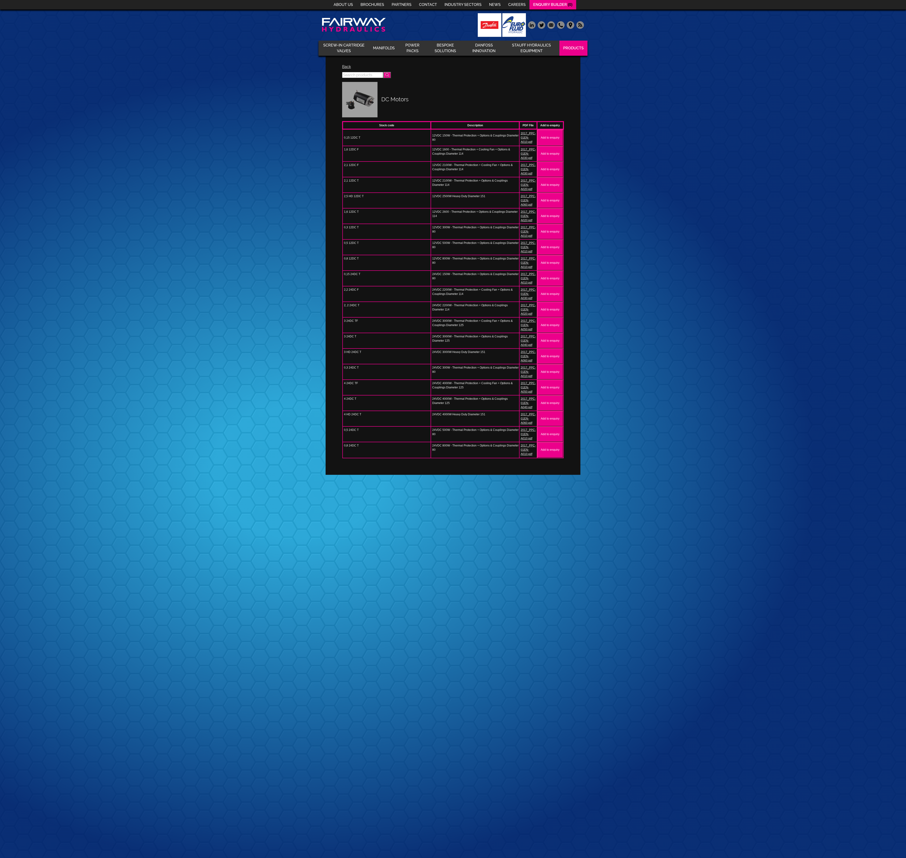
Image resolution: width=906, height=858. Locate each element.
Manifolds (384, 48)
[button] (387, 75)
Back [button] (346, 66)
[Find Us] (570, 24)
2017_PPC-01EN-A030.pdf (528, 154)
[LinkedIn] (532, 24)
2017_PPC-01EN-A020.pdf (528, 185)
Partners (401, 4)
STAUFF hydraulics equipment (531, 48)
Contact (428, 4)
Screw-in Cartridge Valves (344, 48)
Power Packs (412, 48)
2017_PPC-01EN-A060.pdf (528, 200)
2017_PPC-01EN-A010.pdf (528, 138)
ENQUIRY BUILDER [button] (552, 4)
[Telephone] (561, 24)
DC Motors (395, 99)
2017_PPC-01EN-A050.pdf (528, 325)
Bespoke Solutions (445, 48)
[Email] (551, 24)
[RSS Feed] (579, 24)
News (495, 4)
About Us (343, 4)
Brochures (372, 4)
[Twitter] (541, 24)
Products (573, 48)
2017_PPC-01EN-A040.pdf (528, 341)
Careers (517, 4)
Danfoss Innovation (483, 48)
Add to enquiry (550, 137)
